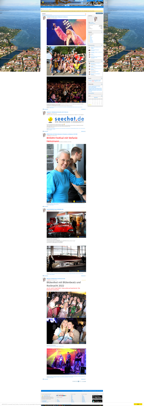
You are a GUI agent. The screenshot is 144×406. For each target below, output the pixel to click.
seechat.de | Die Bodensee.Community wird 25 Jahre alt (57, 112)
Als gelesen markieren (92, 23)
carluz (92, 80)
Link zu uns (72, 401)
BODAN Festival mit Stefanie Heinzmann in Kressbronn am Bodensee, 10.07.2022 (62, 134)
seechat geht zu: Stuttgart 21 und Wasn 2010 (96, 52)
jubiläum (77, 128)
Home (44, 5)
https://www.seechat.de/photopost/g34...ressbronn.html (55, 346)
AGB (71, 396)
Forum (62, 5)
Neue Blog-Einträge (91, 61)
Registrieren (100, 0)
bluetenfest (51, 376)
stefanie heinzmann (56, 204)
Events (58, 5)
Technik (91, 38)
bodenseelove (63, 376)
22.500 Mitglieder (44, 400)
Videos (53, 5)
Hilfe (96, 0)
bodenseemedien (68, 128)
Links (72, 5)
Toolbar (83, 396)
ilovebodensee (48, 204)
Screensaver (83, 401)
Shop (82, 395)
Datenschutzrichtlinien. (67, 404)
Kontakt (83, 390)
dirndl (84, 376)
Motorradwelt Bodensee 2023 (94, 71)
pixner (96, 89)
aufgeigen (90, 89)
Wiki (71, 398)
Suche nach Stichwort (91, 93)
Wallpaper (83, 399)
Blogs (43, 9)
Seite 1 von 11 (75, 381)
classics (68, 273)
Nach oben (100, 390)
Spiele (87, 5)
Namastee (93, 50)
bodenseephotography (80, 203)
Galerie (91, 5)
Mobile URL (83, 400)
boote (64, 273)
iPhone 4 (92, 54)
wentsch (90, 86)
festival (84, 203)
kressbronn (52, 204)
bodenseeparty (75, 203)
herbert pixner (99, 89)
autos (52, 273)
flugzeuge (70, 273)
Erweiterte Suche (100, 6)
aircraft (51, 273)
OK (138, 404)
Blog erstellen (99, 13)
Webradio (83, 398)
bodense (54, 203)
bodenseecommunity (58, 128)
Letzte (84, 381)
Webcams (83, 397)
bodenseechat (54, 128)
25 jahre (51, 128)
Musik (50, 377)
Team (71, 397)
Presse (72, 399)
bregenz (94, 87)
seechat (82, 273)
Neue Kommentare (91, 45)
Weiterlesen (83, 109)
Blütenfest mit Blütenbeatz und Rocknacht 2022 (56, 278)
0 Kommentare (46, 109)
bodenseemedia (64, 128)
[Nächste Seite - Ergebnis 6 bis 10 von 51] (82, 381)
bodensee (57, 203)
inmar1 (100, 80)
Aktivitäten (76, 5)
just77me (46, 9)
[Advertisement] (72, 386)
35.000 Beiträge (44, 401)
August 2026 (96, 97)
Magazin (67, 5)
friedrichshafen (73, 273)
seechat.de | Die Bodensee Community (90, 390)
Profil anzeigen (91, 22)
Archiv (98, 390)
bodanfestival (51, 203)
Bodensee (53, 274)
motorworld (77, 273)
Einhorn (95, 80)
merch (79, 128)
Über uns (72, 400)
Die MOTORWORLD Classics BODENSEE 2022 (55, 209)
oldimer (80, 273)
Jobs (57, 399)
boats (54, 273)
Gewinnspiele (81, 5)
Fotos (49, 5)
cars (65, 273)
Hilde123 (97, 80)
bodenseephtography (73, 128)
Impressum (58, 401)
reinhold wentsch (83, 128)
